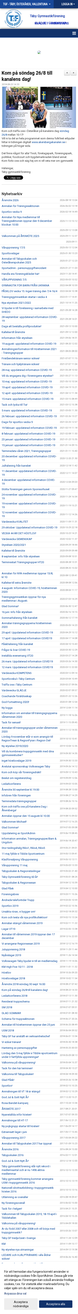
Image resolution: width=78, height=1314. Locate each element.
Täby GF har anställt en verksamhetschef (26, 1036)
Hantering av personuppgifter (19, 1047)
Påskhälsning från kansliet (17, 644)
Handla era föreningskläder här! (20, 273)
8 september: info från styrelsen (21, 556)
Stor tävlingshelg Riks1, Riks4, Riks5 (23, 847)
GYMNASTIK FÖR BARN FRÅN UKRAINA (25, 285)
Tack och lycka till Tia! (14, 404)
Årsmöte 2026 (10, 200)
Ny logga (7, 707)
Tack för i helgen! (12, 1208)
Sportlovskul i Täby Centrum (18, 678)
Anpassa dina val (15, 1293)
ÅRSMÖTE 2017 (11, 1108)
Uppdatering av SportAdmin (18, 833)
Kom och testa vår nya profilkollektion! (24, 917)
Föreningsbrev (10, 894)
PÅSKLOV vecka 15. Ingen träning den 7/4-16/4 (29, 291)
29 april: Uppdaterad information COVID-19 (27, 632)
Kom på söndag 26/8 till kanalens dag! (25, 989)
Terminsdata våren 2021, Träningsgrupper (26, 451)
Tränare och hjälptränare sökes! (20, 364)
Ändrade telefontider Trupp (18, 900)
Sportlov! (7, 1085)
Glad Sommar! (10, 606)
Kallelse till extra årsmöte (16, 582)
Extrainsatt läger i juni (14, 1132)
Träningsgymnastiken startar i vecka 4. (24, 297)
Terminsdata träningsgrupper (19, 801)
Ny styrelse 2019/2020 (15, 746)
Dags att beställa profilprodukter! (21, 326)
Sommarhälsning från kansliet (19, 617)
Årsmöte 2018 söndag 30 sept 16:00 (23, 984)
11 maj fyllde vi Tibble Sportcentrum (23, 853)
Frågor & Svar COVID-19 (16, 649)
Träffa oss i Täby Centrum (17, 684)
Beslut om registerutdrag (16, 778)
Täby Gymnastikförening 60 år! (20, 876)
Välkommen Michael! (14, 821)
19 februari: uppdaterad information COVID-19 (29, 427)
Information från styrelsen (17, 337)
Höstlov (6, 972)
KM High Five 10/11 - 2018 (17, 966)
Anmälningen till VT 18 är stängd (21, 1091)
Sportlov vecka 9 (12, 211)
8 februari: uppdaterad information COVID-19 (28, 433)
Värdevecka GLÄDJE (14, 690)
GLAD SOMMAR (11, 1013)
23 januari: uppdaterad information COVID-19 (28, 439)
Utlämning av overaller (15, 1197)
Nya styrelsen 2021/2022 (16, 302)
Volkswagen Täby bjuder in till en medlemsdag (29, 961)
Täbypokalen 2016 (13, 1155)
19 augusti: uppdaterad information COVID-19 (29, 343)
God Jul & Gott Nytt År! (15, 1097)
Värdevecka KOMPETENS (17, 673)
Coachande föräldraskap (17, 696)
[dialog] (39, 1288)
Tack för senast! (11, 722)
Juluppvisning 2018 (13, 949)
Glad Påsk (8, 888)
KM (4, 1243)
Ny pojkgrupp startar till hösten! (20, 1126)
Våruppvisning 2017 (13, 1137)
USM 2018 (8, 1030)
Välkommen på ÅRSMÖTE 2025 (20, 236)
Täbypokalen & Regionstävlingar (21, 871)
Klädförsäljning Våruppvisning (20, 859)
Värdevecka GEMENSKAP (17, 539)
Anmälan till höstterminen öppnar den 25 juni (28, 1024)
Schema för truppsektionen (18, 1018)
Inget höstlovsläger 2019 (16, 760)
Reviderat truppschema (16, 1001)
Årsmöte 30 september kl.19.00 (20, 789)
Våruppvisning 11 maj (14, 865)
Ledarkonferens (11, 783)
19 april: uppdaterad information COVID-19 (27, 387)
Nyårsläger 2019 (11, 955)
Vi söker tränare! (11, 1042)
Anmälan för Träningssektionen (20, 206)
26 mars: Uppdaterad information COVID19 (27, 661)
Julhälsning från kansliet (16, 465)
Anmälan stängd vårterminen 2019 (22, 923)
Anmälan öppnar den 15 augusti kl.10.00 (26, 815)
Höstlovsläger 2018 (13, 978)
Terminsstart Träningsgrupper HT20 (23, 562)
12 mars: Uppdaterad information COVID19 (27, 667)
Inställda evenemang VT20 (17, 655)
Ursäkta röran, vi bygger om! (18, 911)
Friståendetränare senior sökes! (21, 358)
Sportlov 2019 (10, 905)
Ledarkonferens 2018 (14, 995)
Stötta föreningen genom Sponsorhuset (26, 489)
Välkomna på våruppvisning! (19, 1062)
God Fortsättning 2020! (15, 702)
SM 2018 (7, 1007)
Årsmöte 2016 (10, 1149)
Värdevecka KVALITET (15, 521)
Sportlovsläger (10, 253)
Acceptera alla (55, 1304)
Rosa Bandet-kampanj (15, 1103)
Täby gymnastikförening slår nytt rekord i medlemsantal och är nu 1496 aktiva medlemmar (26, 1170)
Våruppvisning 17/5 (13, 247)
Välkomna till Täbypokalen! (18, 1074)
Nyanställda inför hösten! (17, 1114)
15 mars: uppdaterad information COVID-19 (27, 398)
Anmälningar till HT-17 (15, 1120)
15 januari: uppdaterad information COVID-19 (28, 445)
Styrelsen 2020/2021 (14, 544)
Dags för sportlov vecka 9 (17, 422)
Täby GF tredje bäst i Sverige (19, 1238)
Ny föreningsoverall (13, 1202)
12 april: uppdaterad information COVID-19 (27, 393)
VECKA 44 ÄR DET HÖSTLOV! (19, 533)
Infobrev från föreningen (16, 795)
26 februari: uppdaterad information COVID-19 (29, 416)
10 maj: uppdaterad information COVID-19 (27, 381)
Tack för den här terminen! (17, 1068)
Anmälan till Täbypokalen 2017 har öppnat (27, 1143)
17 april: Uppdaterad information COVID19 (27, 638)
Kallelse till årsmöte (13, 332)
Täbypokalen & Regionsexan (19, 882)
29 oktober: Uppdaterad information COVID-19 (29, 527)
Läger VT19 (8, 929)
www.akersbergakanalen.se (48, 142)
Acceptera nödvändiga (20, 1304)
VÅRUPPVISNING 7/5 (14, 279)
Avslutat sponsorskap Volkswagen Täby (26, 766)
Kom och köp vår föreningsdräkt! (21, 772)
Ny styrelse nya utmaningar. (18, 1249)
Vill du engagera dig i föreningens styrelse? (27, 375)
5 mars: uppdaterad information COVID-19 (27, 410)
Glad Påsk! (8, 1079)
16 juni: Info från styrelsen (17, 612)
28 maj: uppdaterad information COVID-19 (27, 370)
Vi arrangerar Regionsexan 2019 (21, 943)
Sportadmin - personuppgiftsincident (24, 268)
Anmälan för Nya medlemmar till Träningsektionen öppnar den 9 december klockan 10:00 (27, 221)
